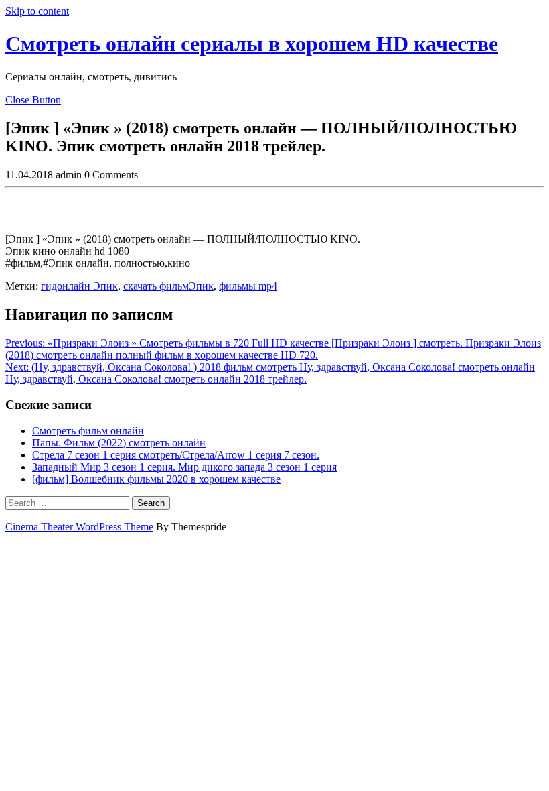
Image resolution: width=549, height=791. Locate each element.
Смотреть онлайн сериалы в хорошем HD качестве (251, 44)
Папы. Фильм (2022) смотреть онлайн (119, 442)
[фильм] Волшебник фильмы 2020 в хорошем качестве (156, 479)
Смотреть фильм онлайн (88, 430)
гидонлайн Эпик (79, 286)
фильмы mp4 (248, 286)
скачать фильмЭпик (168, 286)
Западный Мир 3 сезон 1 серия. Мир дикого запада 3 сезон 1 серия (184, 467)
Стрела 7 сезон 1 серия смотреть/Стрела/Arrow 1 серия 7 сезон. (175, 455)
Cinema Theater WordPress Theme (79, 526)
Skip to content (37, 11)
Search (151, 503)
